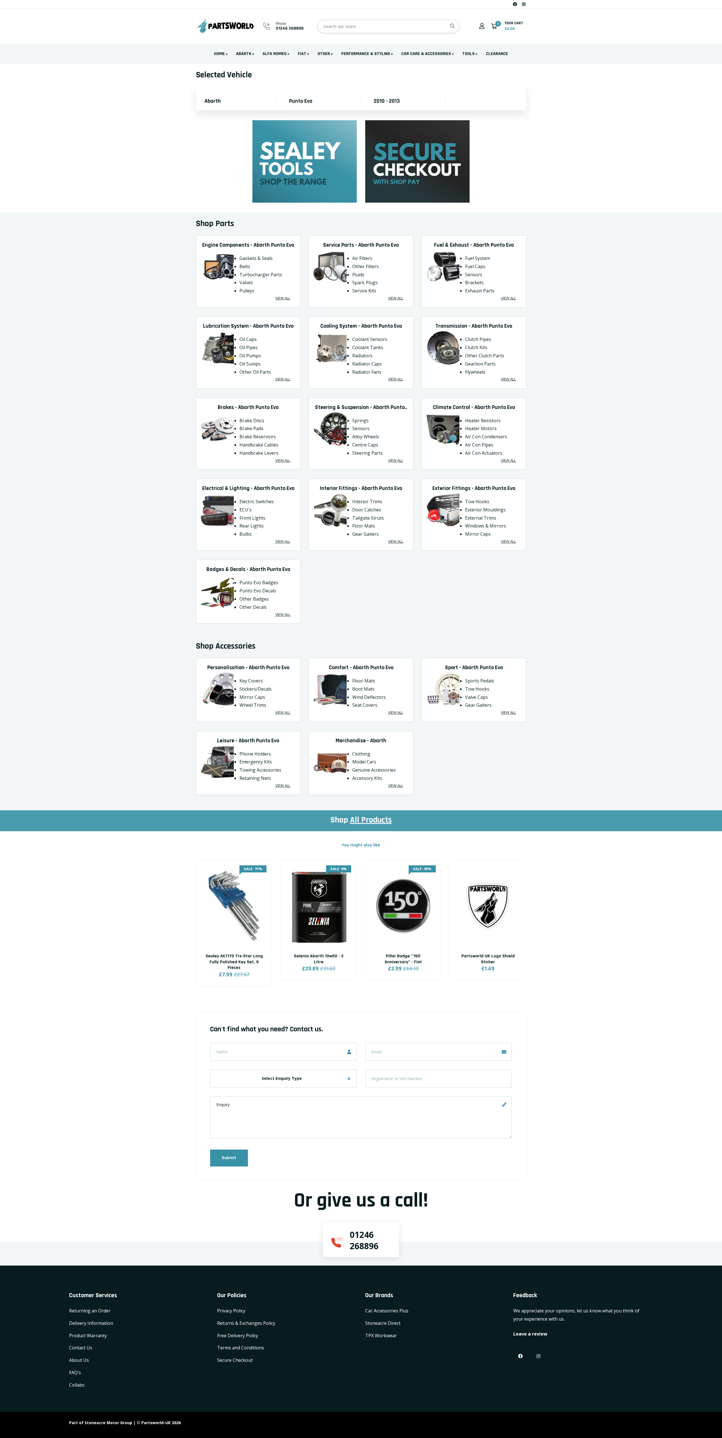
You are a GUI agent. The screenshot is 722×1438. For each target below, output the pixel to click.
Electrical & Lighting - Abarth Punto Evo (248, 488)
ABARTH (243, 54)
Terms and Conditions (240, 1348)
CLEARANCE (497, 54)
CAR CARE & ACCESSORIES (426, 54)
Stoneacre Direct (382, 1323)
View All (282, 298)
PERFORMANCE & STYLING (365, 54)
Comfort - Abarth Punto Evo (361, 667)
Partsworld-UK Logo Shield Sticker (488, 959)
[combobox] (388, 26)
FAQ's (75, 1372)
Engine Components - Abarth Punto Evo (248, 245)
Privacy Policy (231, 1311)
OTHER (324, 54)
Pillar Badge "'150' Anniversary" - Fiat (403, 959)
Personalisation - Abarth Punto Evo (248, 667)
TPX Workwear (381, 1335)
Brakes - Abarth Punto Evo (248, 407)
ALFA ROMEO (275, 54)
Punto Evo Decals (257, 591)
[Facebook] (515, 4)
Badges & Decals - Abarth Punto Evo (248, 569)
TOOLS (468, 54)
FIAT (302, 54)
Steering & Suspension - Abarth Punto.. (361, 407)
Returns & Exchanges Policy (246, 1323)
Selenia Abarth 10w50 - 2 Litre (319, 959)
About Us (79, 1360)
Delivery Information (91, 1323)
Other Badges (254, 599)
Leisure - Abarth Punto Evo (248, 740)
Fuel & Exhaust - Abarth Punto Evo (474, 245)
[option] (234, 930)
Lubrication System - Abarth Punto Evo (248, 326)
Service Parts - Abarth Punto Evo (361, 245)
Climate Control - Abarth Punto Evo (474, 407)
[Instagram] (523, 4)
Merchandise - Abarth (361, 740)
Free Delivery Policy (237, 1335)
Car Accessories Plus (386, 1311)
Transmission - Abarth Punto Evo (473, 326)
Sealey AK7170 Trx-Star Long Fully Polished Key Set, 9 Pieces (234, 962)
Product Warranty (88, 1335)
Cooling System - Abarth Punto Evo (361, 326)
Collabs (77, 1385)
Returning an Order (90, 1311)
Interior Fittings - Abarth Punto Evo (361, 488)
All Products (371, 820)
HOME (219, 54)
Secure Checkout (235, 1360)
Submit (229, 1158)
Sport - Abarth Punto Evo (474, 667)
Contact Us (80, 1348)
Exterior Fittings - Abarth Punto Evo (473, 488)
